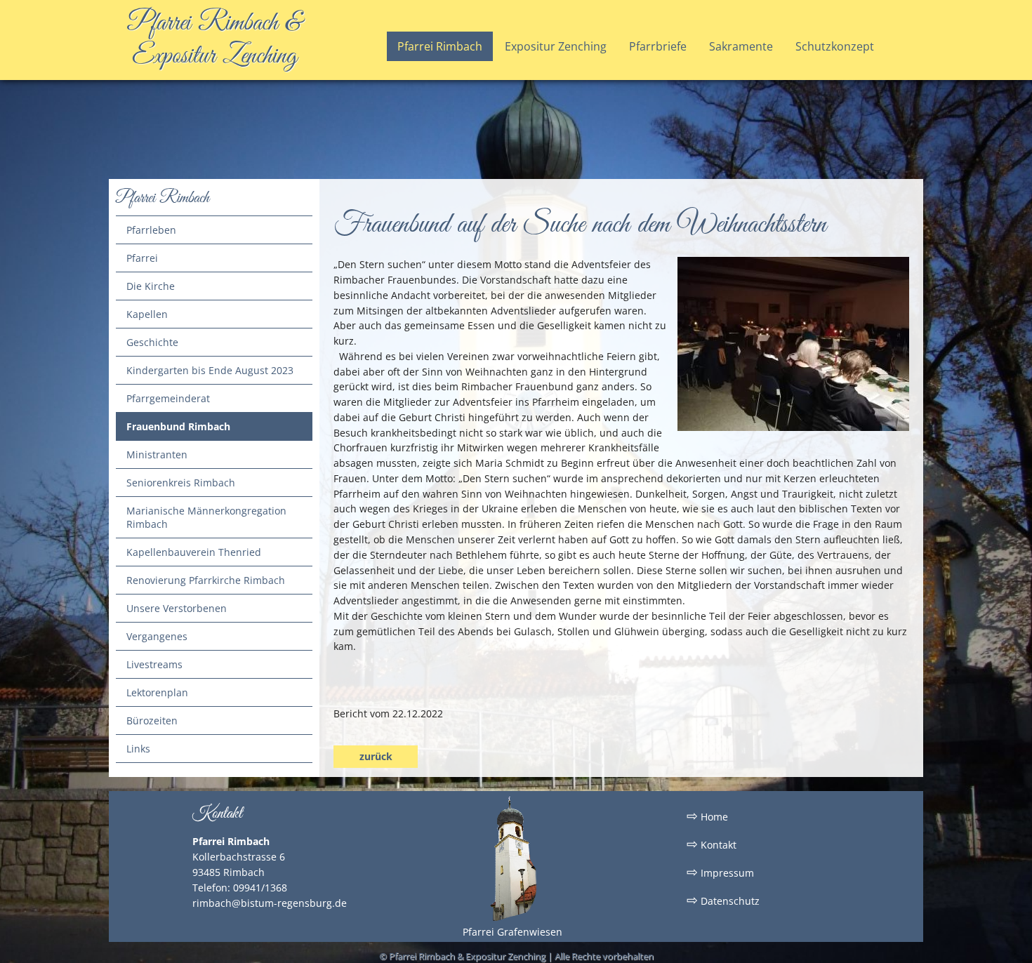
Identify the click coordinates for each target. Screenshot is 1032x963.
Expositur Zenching (556, 46)
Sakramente (741, 46)
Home (707, 815)
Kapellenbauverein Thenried (193, 552)
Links (138, 748)
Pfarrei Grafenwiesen (512, 931)
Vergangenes (156, 636)
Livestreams (154, 664)
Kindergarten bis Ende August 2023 (209, 370)
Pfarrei (142, 258)
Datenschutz (723, 900)
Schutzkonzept (834, 46)
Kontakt (711, 844)
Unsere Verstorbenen (176, 608)
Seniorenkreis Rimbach (180, 482)
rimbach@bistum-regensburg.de (269, 903)
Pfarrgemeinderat (168, 398)
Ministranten (156, 454)
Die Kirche (150, 286)
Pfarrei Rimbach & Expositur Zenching (214, 40)
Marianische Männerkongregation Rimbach (206, 517)
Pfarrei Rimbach (439, 46)
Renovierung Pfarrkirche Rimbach (205, 580)
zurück (375, 756)
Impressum (720, 872)
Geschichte (152, 342)
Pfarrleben (151, 230)
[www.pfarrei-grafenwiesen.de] (512, 918)
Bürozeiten (152, 720)
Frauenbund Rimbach (178, 426)
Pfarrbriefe (658, 46)
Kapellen (147, 314)
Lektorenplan (157, 692)
